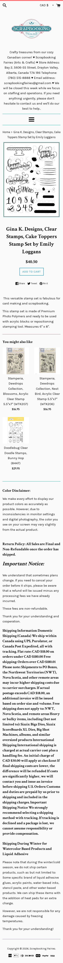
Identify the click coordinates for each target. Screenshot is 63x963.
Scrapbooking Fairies (42, 948)
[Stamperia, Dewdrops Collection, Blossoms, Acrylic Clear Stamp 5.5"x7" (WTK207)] (16, 361)
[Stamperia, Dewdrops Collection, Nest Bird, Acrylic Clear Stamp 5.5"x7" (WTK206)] (47, 361)
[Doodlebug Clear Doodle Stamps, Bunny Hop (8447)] (16, 430)
